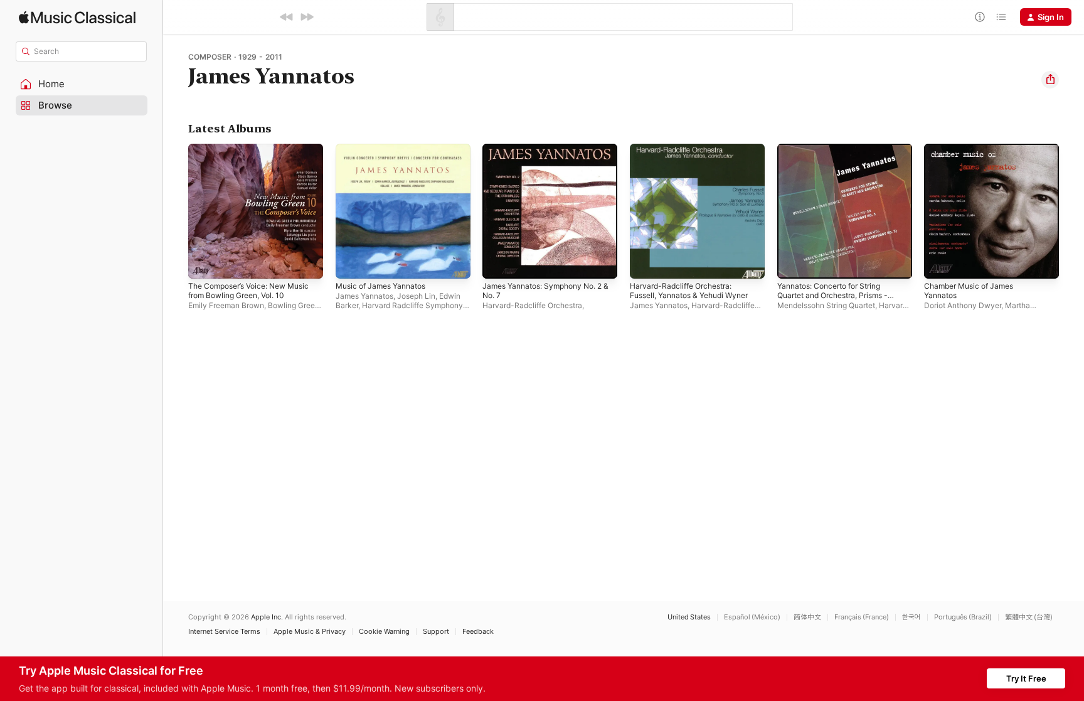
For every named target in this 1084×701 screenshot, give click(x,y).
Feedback (478, 631)
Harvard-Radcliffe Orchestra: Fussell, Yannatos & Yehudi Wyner (696, 154)
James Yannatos (364, 296)
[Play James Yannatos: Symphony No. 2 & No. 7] (498, 263)
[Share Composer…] (1050, 79)
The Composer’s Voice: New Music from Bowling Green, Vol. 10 (250, 159)
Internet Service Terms (224, 631)
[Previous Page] (175, 211)
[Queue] (1001, 17)
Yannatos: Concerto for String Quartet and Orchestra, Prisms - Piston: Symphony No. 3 (840, 159)
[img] (77, 17)
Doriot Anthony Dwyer (962, 305)
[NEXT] (307, 17)
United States (689, 617)
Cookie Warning (384, 631)
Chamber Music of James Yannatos (973, 154)
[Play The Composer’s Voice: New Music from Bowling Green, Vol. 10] (203, 263)
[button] (81, 84)
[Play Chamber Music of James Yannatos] (939, 263)
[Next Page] (1071, 211)
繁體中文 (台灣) (1029, 617)
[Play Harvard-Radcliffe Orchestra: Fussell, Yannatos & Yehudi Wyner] (645, 263)
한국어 (911, 617)
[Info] (980, 17)
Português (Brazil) (963, 617)
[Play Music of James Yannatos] (351, 263)
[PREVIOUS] (287, 17)
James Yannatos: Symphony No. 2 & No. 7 (549, 154)
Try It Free (1026, 678)
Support (436, 631)
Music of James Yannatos (386, 149)
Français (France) (861, 617)
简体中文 (807, 617)
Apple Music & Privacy (310, 631)
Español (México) (752, 617)
